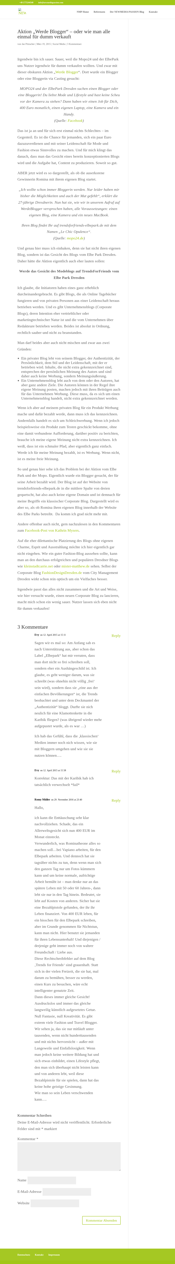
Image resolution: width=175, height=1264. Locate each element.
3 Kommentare (74, 44)
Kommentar (27, 1139)
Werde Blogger (66, 72)
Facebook (75, 120)
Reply (116, 635)
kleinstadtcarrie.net (38, 566)
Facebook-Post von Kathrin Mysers (52, 530)
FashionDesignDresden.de (62, 572)
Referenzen (99, 12)
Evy (37, 634)
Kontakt (153, 12)
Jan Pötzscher (28, 44)
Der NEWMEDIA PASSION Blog (127, 12)
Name (21, 1180)
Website (23, 1203)
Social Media (59, 44)
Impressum (54, 1255)
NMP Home (83, 12)
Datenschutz (23, 1255)
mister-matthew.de (76, 566)
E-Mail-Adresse (29, 1191)
